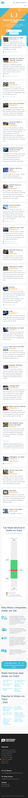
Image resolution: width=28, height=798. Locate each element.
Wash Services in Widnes (7, 689)
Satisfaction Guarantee (8, 750)
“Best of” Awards (7, 759)
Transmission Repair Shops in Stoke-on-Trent (18, 720)
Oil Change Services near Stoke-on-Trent (18, 708)
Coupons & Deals (14, 33)
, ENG (4, 702)
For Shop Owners (6, 755)
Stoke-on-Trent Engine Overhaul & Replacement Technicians (8, 708)
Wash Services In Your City (8, 681)
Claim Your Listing (6, 757)
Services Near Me (6, 753)
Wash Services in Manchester (7, 684)
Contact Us (4, 763)
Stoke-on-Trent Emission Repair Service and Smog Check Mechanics (19, 715)
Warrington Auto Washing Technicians (19, 685)
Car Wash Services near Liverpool (19, 681)
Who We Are (5, 761)
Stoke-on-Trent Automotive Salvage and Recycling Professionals (7, 721)
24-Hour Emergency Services (14, 30)
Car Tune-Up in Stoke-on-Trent (7, 713)
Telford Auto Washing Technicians (17, 690)
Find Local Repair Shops (8, 752)
